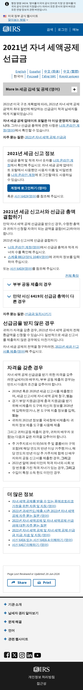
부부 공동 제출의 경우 (32, 284)
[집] (11, 28)
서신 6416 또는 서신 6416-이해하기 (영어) (42, 540)
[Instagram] (22, 654)
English (21, 71)
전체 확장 (72, 276)
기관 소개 (15, 604)
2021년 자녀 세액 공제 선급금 (45, 137)
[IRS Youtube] (37, 654)
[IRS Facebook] (7, 654)
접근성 (41, 684)
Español (35, 71)
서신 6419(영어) (25, 196)
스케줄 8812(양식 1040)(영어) (28, 257)
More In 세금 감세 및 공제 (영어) (33, 89)
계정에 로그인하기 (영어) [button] (29, 188)
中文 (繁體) (71, 71)
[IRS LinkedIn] (30, 654)
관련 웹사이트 (18, 639)
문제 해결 (15, 622)
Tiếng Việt (49, 76)
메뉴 (76, 30)
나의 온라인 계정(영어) (24, 247)
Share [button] (22, 582)
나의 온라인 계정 (23, 175)
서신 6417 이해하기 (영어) (30, 545)
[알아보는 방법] (41, 18)
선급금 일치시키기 (38, 314)
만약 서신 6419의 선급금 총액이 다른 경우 (43, 298)
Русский (32, 76)
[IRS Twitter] (14, 654)
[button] (62, 30)
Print (47, 582)
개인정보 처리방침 (41, 677)
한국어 (18, 76)
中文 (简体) (52, 71)
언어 (11, 630)
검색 (50, 30)
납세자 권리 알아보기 (23, 613)
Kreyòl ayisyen (69, 76)
